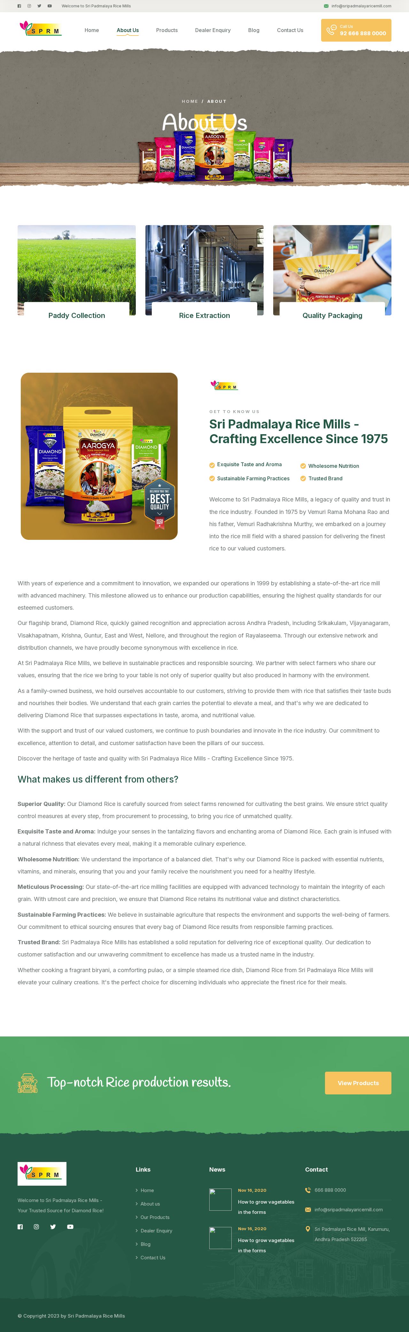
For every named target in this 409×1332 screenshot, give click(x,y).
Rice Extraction (204, 315)
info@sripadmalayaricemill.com (361, 6)
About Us (128, 30)
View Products (358, 1083)
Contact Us (290, 30)
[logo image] (42, 30)
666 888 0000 (330, 1190)
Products (167, 30)
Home (92, 30)
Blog (253, 30)
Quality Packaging (332, 315)
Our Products (155, 1217)
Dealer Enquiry (213, 30)
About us (150, 1204)
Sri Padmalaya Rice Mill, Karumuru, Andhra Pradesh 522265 (352, 1234)
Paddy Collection (76, 315)
